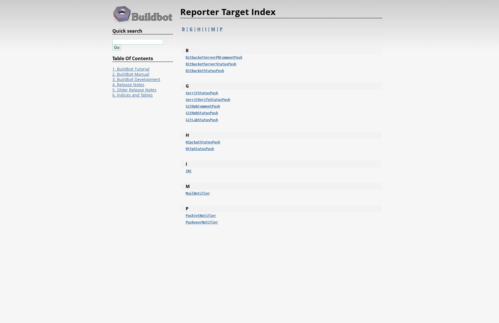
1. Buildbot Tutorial (131, 69)
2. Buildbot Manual (130, 74)
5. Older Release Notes (134, 90)
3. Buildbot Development (136, 79)
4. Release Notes (128, 84)
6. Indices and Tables (132, 95)
